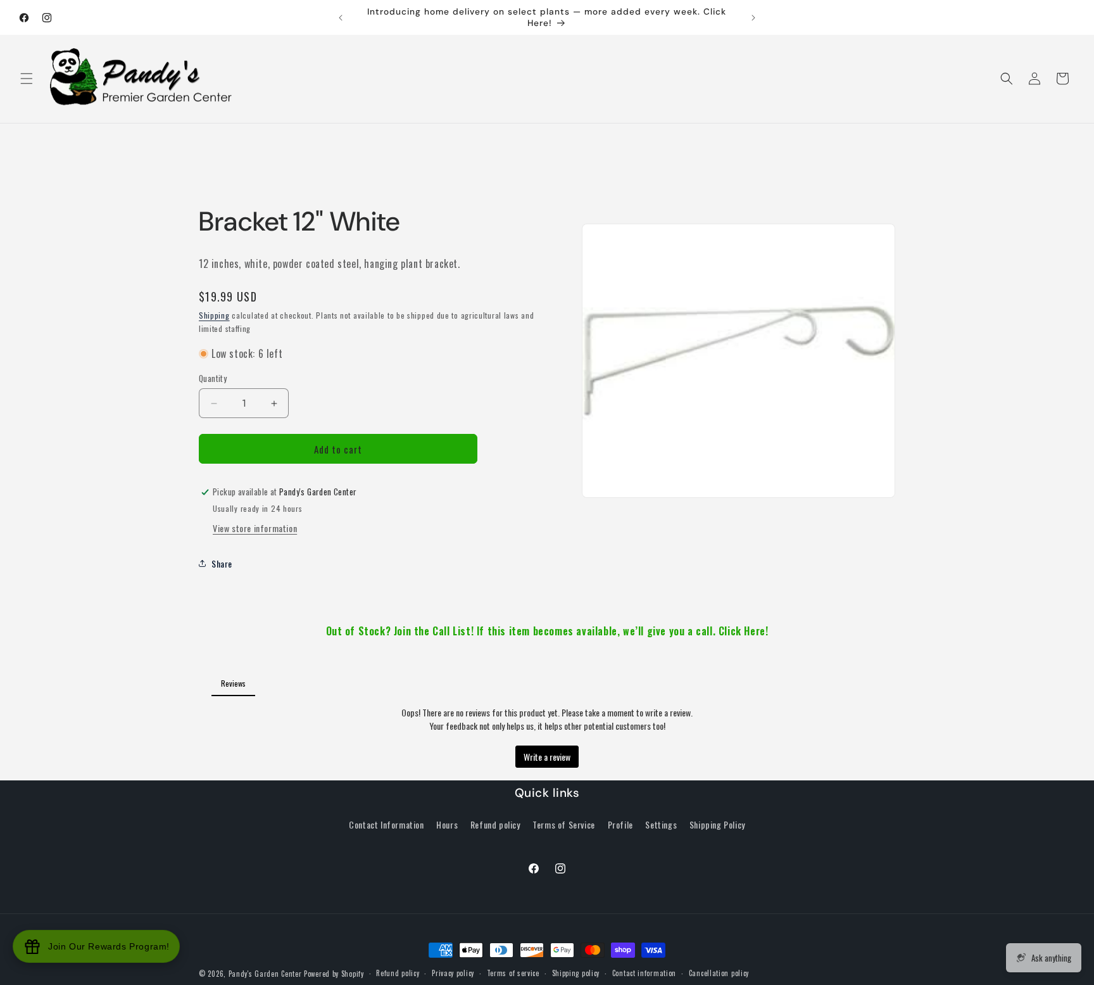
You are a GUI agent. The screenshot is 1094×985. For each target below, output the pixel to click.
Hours (447, 824)
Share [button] (221, 563)
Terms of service (513, 973)
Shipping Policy (717, 824)
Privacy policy (453, 973)
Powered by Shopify (334, 974)
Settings (661, 824)
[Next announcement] (753, 18)
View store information (255, 528)
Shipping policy (576, 973)
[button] (27, 78)
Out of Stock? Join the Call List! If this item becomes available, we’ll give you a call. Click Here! (547, 631)
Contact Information (386, 824)
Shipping (214, 315)
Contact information (644, 973)
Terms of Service (563, 824)
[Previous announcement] (341, 18)
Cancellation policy (719, 973)
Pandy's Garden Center (265, 974)
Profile (620, 824)
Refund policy (495, 824)
